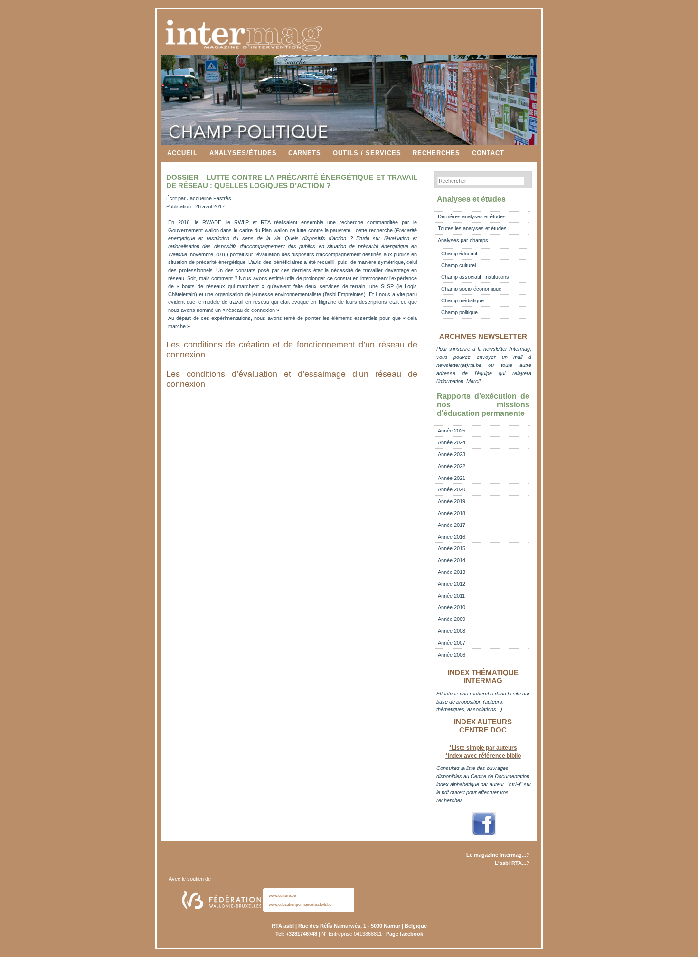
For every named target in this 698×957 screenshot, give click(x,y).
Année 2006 (451, 654)
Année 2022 (451, 466)
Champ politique (459, 312)
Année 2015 (451, 548)
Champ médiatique (462, 300)
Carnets (304, 153)
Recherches (436, 153)
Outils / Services (367, 153)
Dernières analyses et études (472, 216)
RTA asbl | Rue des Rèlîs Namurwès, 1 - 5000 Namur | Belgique (349, 926)
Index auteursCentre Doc (483, 726)
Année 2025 (451, 430)
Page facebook (404, 934)
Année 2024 (451, 442)
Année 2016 (451, 537)
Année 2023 (451, 454)
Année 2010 (451, 607)
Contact (488, 153)
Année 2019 (451, 501)
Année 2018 (451, 513)
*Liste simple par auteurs (483, 747)
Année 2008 (451, 631)
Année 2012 (451, 584)
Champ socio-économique (471, 288)
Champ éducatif (459, 253)
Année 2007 (451, 643)
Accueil (182, 153)
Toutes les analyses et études (472, 228)
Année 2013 (451, 572)
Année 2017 (451, 525)
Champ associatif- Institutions (475, 277)
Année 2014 (451, 560)
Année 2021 (451, 478)
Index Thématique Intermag (483, 677)
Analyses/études (243, 153)
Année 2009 (451, 619)
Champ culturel (458, 265)
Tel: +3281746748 (296, 934)
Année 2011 (451, 596)
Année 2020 (451, 489)
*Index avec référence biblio (483, 755)
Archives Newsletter (483, 336)
